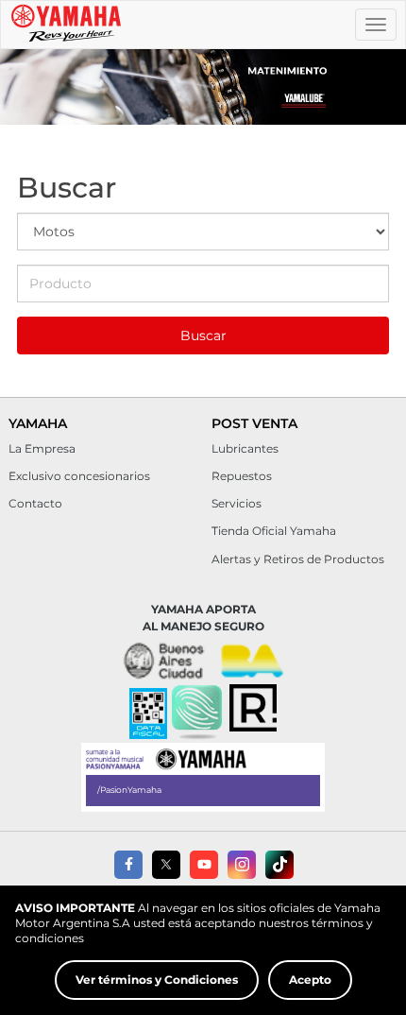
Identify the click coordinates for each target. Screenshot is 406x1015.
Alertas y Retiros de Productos (297, 559)
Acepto (310, 979)
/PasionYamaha (129, 789)
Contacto (35, 503)
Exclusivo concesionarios (79, 476)
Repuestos (241, 476)
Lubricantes (245, 448)
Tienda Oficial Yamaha (273, 531)
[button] (197, 713)
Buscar (203, 335)
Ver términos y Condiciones (157, 979)
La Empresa (42, 448)
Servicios (236, 503)
